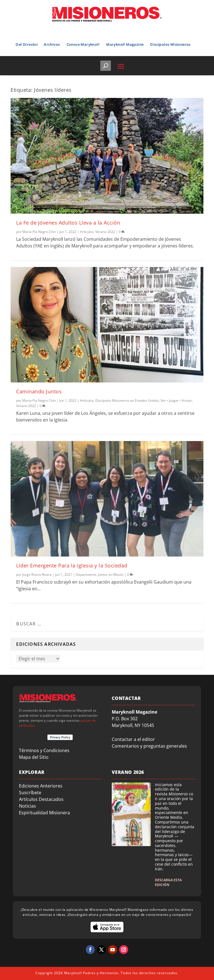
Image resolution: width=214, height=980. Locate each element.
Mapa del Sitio (33, 757)
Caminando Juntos (39, 391)
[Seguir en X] (101, 949)
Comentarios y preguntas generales (149, 746)
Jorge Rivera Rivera (37, 574)
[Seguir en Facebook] (90, 949)
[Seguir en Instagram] (123, 949)
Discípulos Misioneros (170, 44)
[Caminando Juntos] (107, 324)
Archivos (52, 44)
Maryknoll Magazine (125, 44)
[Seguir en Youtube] (112, 949)
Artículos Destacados (41, 799)
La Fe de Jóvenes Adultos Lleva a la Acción (68, 222)
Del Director (27, 44)
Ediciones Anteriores (40, 786)
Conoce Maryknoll (83, 44)
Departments (86, 574)
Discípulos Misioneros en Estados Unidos (127, 400)
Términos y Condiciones (44, 750)
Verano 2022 (105, 231)
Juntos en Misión (110, 574)
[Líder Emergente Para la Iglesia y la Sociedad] (107, 499)
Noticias (27, 806)
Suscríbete (30, 792)
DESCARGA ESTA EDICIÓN (168, 882)
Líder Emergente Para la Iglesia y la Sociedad (71, 565)
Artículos (87, 231)
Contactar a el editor (133, 739)
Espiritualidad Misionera (44, 813)
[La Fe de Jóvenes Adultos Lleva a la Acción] (107, 155)
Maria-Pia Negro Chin (39, 231)
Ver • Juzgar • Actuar (176, 400)
